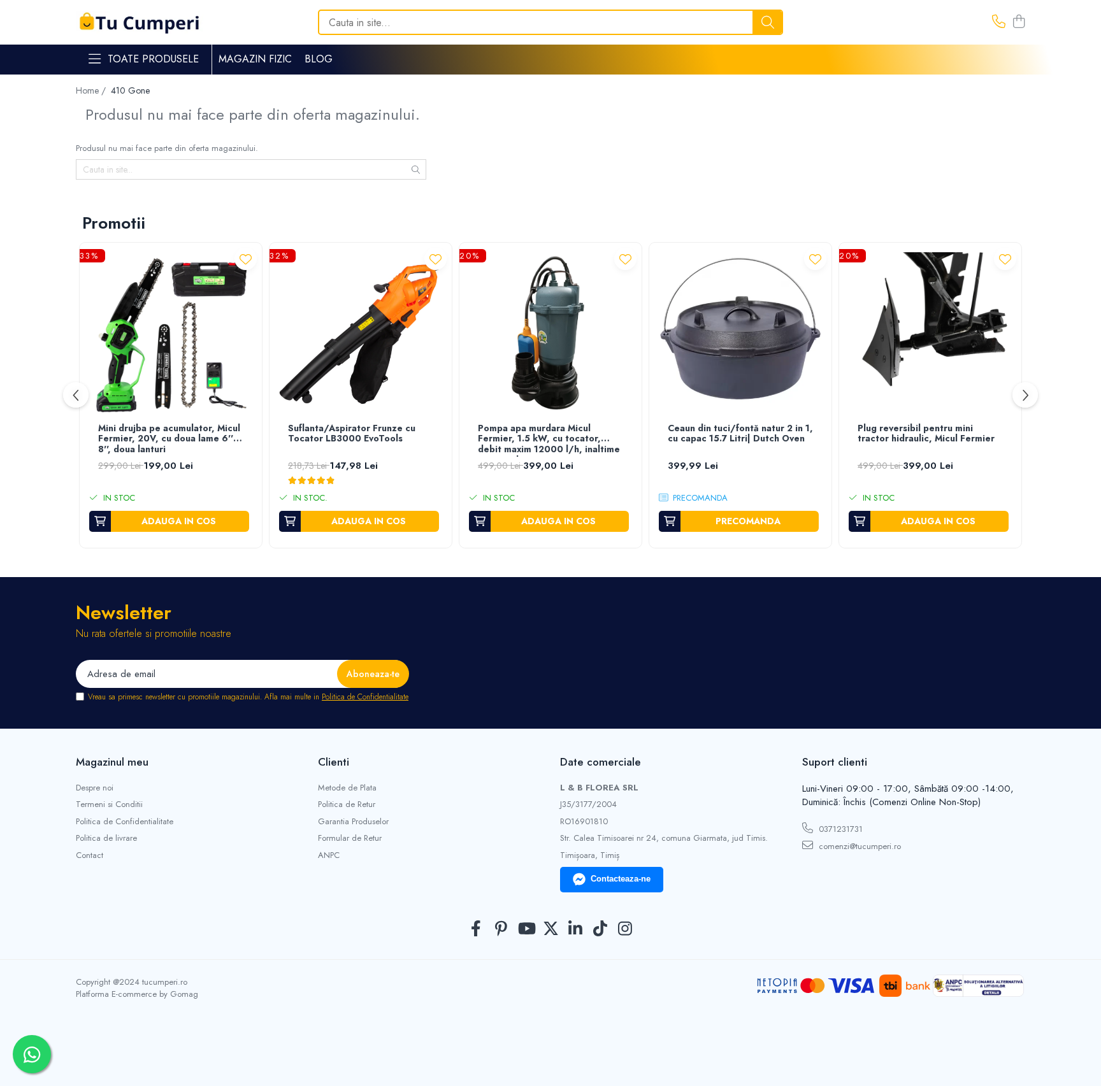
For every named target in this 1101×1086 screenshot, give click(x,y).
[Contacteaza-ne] (998, 22)
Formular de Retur (350, 838)
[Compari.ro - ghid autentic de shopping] (550, 1055)
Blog (319, 59)
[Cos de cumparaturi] (1018, 22)
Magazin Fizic (255, 59)
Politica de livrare (106, 838)
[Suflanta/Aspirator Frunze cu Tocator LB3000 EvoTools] (360, 333)
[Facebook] (476, 929)
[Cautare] (767, 22)
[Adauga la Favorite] (245, 259)
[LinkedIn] (576, 929)
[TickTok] (600, 929)
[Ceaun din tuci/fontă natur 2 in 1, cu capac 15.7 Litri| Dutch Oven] (740, 333)
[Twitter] (551, 929)
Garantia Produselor (353, 821)
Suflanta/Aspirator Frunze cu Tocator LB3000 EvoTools (351, 434)
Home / (92, 90)
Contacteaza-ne (621, 878)
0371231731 (839, 829)
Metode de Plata (347, 788)
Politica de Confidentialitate (365, 697)
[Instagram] (625, 929)
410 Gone (130, 90)
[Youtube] (526, 929)
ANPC (329, 855)
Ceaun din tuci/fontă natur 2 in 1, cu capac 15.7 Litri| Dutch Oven (740, 434)
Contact (89, 855)
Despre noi (94, 788)
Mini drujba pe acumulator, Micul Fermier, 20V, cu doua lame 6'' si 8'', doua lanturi (170, 439)
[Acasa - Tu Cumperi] (139, 22)
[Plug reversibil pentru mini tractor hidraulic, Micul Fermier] (930, 333)
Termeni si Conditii (109, 804)
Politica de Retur (346, 804)
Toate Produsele (153, 59)
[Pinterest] (501, 929)
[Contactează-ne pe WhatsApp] (32, 1054)
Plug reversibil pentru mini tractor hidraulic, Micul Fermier (926, 434)
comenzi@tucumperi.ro (858, 846)
